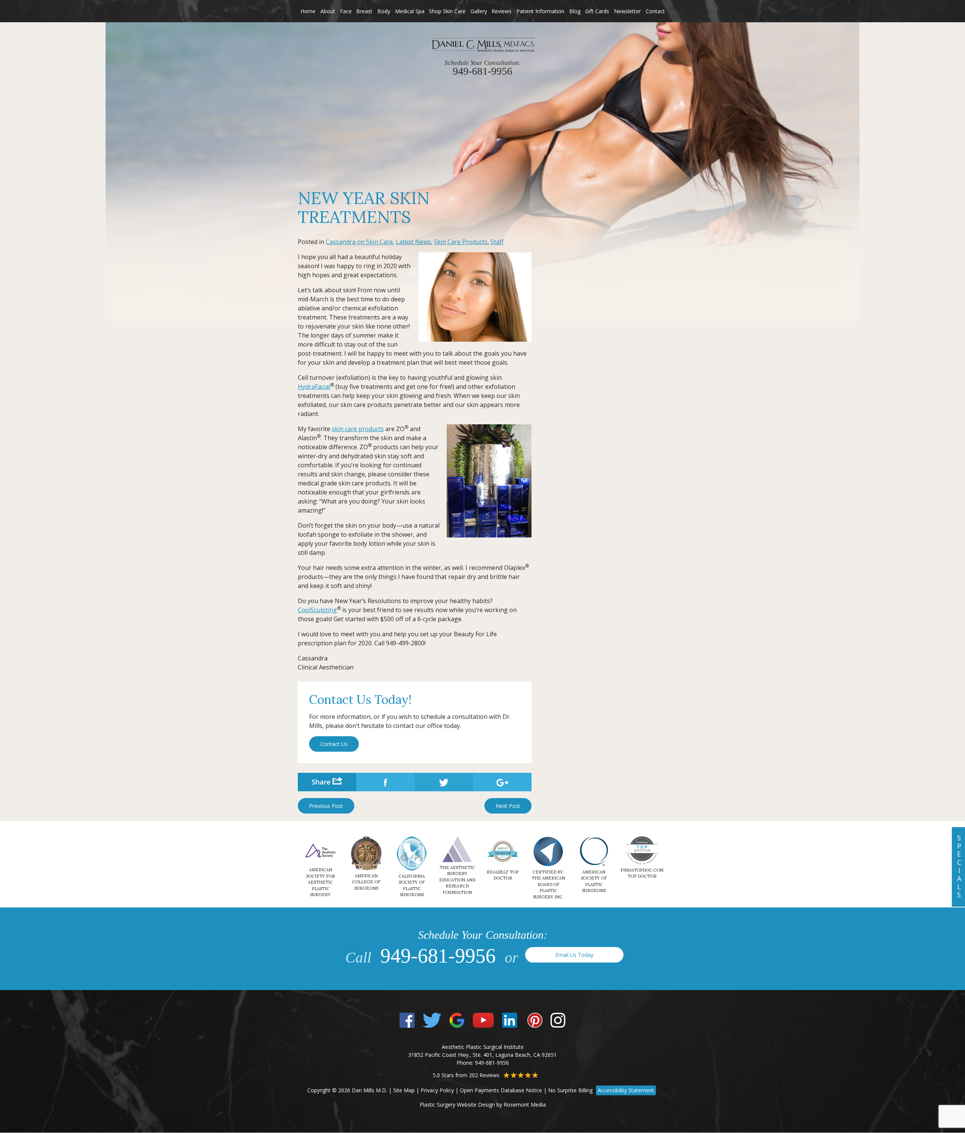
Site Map (404, 1090)
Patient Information (540, 11)
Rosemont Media (525, 1104)
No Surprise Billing (570, 1090)
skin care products (358, 429)
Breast (364, 11)
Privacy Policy (437, 1090)
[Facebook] (407, 1019)
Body (383, 11)
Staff (497, 242)
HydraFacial (314, 386)
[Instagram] (557, 1019)
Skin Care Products (460, 242)
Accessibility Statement (626, 1090)
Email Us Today (574, 954)
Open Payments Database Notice (501, 1090)
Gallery (478, 11)
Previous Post (326, 805)
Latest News (413, 242)
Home (308, 11)
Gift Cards (597, 11)
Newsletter (627, 11)
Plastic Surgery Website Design (457, 1104)
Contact (655, 11)
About (327, 11)
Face (346, 11)
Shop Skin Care (447, 11)
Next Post (508, 805)
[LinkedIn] (510, 1019)
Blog (575, 11)
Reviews (502, 11)
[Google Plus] (456, 1019)
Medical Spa (409, 11)
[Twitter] (432, 1019)
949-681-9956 (438, 955)
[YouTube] (483, 1019)
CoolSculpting (317, 610)
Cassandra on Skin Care (359, 242)
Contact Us (334, 744)
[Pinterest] (534, 1019)
